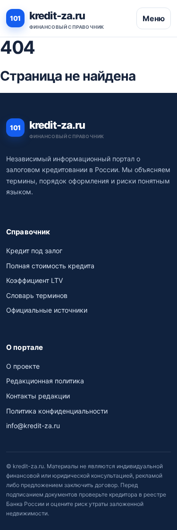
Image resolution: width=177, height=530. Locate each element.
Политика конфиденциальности (57, 411)
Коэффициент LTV (34, 280)
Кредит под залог (34, 251)
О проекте (23, 366)
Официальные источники (46, 310)
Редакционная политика (45, 381)
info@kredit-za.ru (33, 426)
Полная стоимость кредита (50, 266)
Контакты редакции (38, 396)
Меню (154, 18)
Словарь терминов (36, 295)
